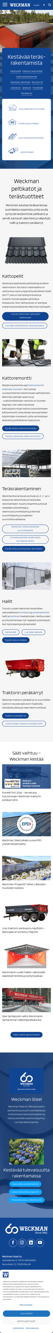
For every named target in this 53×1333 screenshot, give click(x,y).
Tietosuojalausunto (32, 1328)
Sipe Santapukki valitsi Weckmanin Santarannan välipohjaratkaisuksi (22, 1017)
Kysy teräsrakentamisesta (31, 137)
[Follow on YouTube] (40, 1243)
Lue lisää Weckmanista (26, 1122)
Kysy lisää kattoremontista (32, 109)
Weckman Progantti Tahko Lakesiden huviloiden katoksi (24, 886)
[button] (39, 5)
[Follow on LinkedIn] (31, 1243)
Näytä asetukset (26, 1321)
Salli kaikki (26, 1313)
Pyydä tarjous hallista (29, 123)
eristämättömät (40, 612)
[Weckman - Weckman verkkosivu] (20, 5)
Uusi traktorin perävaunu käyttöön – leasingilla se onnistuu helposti (23, 930)
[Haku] (49, 5)
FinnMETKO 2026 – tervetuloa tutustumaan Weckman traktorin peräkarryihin (21, 796)
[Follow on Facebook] (13, 1243)
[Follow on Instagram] (22, 1243)
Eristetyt (25, 612)
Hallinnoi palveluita (25, 1305)
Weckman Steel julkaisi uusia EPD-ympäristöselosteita (22, 842)
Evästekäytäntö (18, 1328)
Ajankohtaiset (27, 152)
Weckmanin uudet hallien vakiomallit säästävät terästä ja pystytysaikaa (23, 974)
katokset (15, 616)
